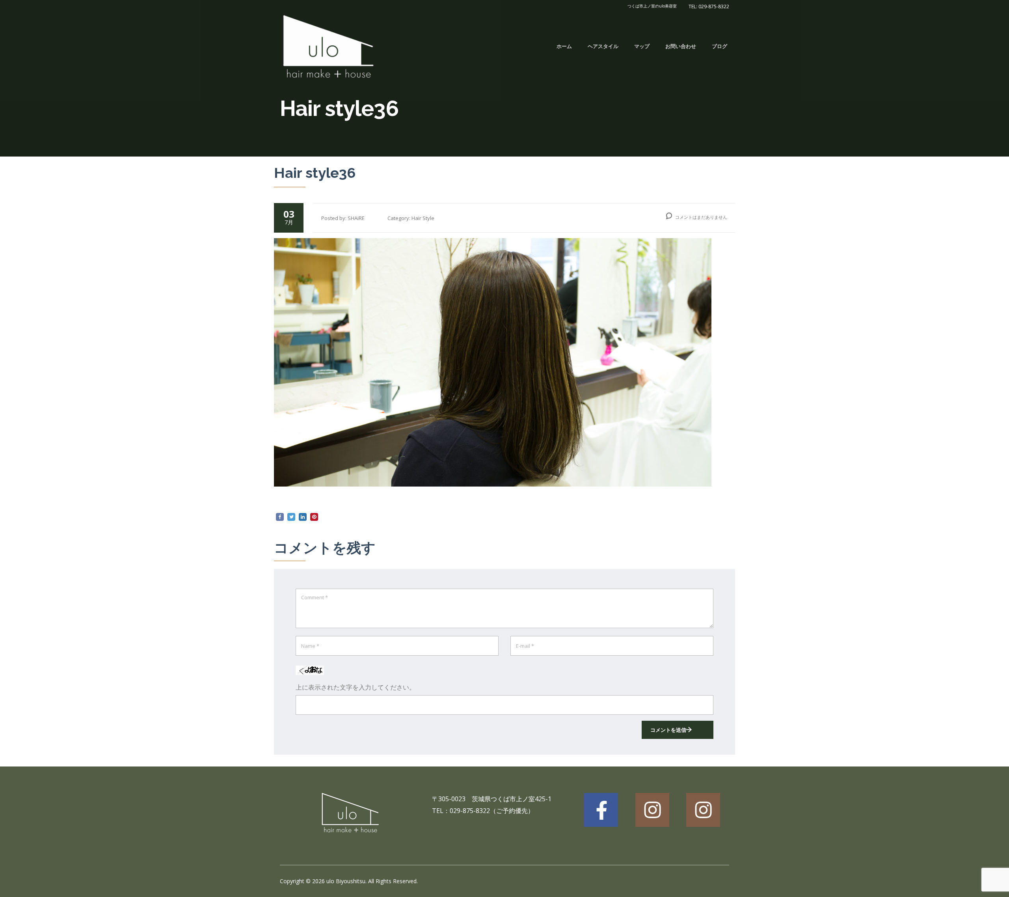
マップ (642, 46)
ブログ (719, 46)
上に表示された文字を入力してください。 (355, 687)
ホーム (564, 46)
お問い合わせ (680, 46)
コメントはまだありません (700, 217)
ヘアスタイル (603, 46)
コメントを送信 (668, 729)
